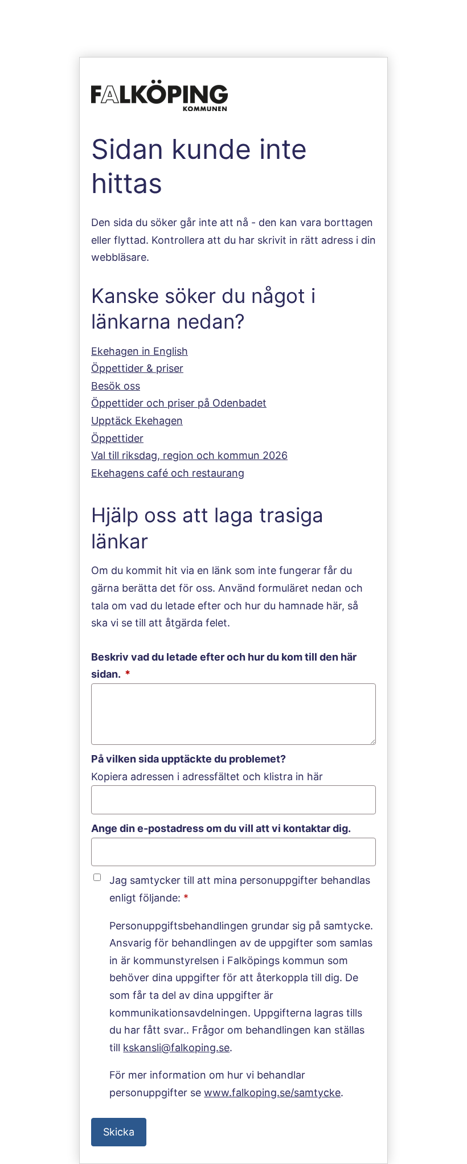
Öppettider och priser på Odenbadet (179, 403)
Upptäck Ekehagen (137, 421)
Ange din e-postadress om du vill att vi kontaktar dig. (221, 828)
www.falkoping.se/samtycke (272, 1093)
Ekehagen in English (139, 351)
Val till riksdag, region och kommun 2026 (189, 455)
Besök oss (115, 386)
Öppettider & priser (137, 368)
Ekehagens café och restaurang (167, 473)
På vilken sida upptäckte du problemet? (188, 759)
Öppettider (117, 438)
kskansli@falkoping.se (176, 1048)
